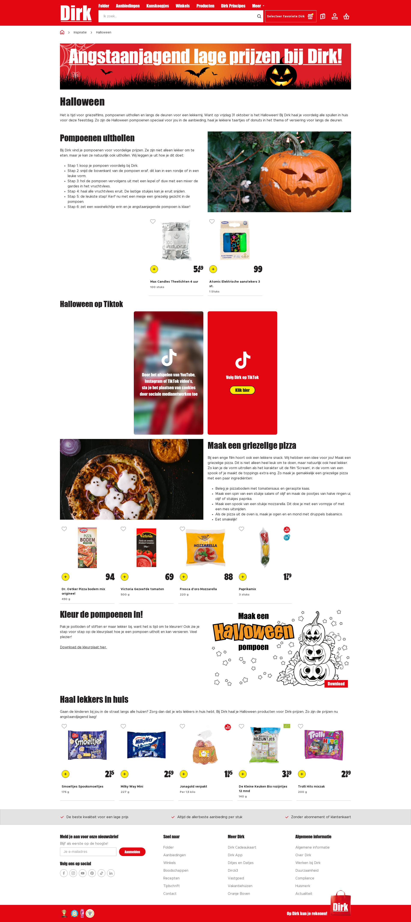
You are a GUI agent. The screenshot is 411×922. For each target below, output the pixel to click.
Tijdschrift (171, 886)
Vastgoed (236, 878)
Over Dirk (303, 855)
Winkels (183, 5)
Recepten (171, 878)
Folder (103, 5)
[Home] (62, 32)
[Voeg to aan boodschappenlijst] (154, 269)
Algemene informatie (312, 847)
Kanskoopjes (157, 5)
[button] (290, 16)
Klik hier (242, 390)
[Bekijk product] (176, 240)
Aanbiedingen (128, 5)
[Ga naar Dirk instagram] (73, 873)
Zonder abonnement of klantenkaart (321, 817)
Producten (205, 5)
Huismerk (302, 886)
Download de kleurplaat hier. (83, 647)
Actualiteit (303, 893)
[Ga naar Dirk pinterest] (92, 873)
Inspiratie (80, 32)
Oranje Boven (239, 893)
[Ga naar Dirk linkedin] (111, 873)
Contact (170, 893)
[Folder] (324, 16)
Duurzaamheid (307, 870)
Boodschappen (175, 870)
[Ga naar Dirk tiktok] (101, 873)
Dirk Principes (233, 5)
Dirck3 (233, 870)
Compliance (304, 878)
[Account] (335, 16)
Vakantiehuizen (240, 886)
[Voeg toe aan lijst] (152, 222)
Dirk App (235, 855)
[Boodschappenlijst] (347, 16)
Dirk (75, 12)
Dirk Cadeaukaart (242, 847)
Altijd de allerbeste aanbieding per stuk (209, 817)
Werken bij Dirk (307, 863)
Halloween (103, 32)
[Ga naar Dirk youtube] (82, 873)
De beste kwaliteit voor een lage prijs (97, 817)
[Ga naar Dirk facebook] (64, 873)
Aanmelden (132, 852)
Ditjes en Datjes (241, 863)
